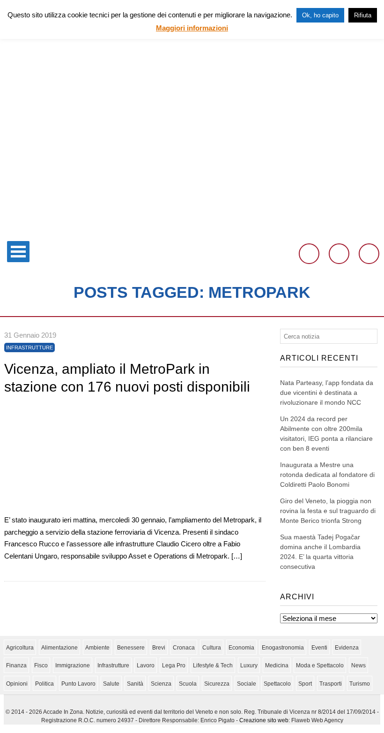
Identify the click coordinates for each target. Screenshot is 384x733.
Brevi (158, 647)
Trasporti (330, 683)
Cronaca (184, 647)
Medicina (276, 665)
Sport (305, 683)
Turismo (359, 683)
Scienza (161, 683)
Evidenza (347, 647)
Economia (241, 647)
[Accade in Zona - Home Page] (192, 230)
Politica (44, 683)
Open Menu (18, 251)
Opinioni (17, 683)
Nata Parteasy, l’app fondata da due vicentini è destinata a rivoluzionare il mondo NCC (326, 392)
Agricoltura (20, 647)
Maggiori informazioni (192, 28)
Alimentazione (59, 647)
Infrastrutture (29, 347)
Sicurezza (216, 683)
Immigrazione (72, 665)
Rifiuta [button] (362, 15)
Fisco (41, 665)
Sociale (246, 683)
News (358, 665)
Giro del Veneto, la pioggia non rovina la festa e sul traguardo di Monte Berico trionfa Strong (328, 510)
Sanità (135, 683)
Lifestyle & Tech (213, 665)
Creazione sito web (263, 720)
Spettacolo (277, 683)
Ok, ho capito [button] (320, 15)
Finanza (16, 665)
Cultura (211, 647)
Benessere (131, 647)
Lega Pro (173, 665)
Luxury (249, 665)
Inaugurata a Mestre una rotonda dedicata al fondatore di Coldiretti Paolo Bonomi (327, 474)
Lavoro (146, 665)
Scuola (188, 683)
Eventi (319, 647)
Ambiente (97, 647)
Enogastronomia (283, 647)
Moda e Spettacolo (320, 665)
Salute (111, 683)
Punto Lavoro (78, 683)
